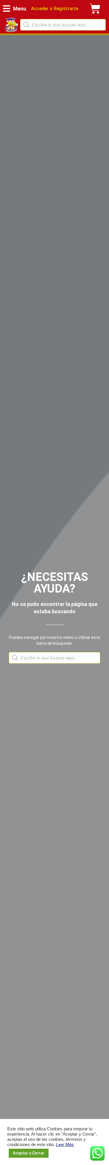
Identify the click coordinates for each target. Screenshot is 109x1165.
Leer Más (65, 1144)
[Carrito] (95, 9)
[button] (14, 8)
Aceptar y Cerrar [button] (28, 1153)
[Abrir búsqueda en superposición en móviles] (63, 25)
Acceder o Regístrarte (54, 8)
